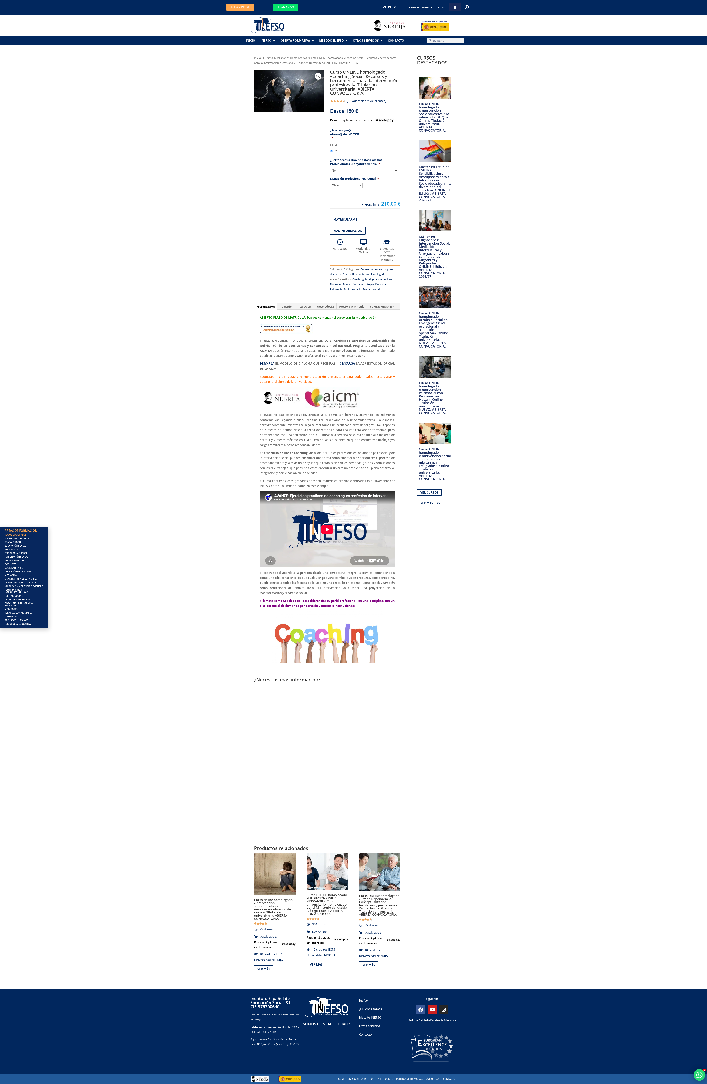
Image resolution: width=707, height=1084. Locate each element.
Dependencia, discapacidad (21, 582)
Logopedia (11, 616)
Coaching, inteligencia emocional (372, 279)
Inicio (250, 40)
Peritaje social (14, 595)
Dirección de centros (18, 571)
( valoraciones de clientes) (366, 101)
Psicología (336, 289)
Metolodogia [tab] (325, 306)
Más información (347, 231)
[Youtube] (389, 7)
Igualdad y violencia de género (24, 586)
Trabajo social (371, 289)
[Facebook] (384, 7)
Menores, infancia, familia (21, 578)
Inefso (266, 40)
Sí (336, 144)
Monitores (11, 609)
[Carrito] (455, 7)
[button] (318, 76)
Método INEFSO (331, 40)
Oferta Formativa (295, 40)
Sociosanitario (352, 289)
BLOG (441, 7)
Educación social (353, 284)
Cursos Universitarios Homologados (285, 58)
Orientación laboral (17, 599)
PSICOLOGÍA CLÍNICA (16, 553)
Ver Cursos (429, 492)
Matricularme (345, 219)
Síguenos (432, 999)
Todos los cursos (15, 534)
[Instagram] (395, 7)
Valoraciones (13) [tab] (382, 306)
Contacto (396, 40)
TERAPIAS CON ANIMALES (18, 612)
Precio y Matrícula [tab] (352, 306)
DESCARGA (347, 364)
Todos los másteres (17, 538)
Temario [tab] (286, 306)
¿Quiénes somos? (371, 1009)
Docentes (336, 284)
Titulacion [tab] (304, 306)
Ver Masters (430, 503)
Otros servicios (366, 40)
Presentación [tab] (265, 306)
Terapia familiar (14, 560)
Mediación (11, 575)
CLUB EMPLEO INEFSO (416, 7)
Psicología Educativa (18, 623)
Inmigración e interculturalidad (16, 591)
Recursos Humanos (16, 620)
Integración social (376, 284)
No (336, 150)
